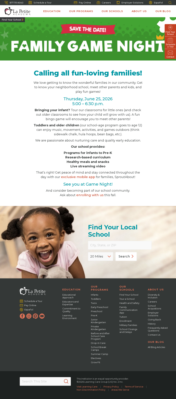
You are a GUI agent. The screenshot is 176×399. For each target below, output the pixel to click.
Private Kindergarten (98, 328)
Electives (96, 358)
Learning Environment (69, 317)
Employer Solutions (132, 2)
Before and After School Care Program (100, 336)
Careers (106, 2)
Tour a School (127, 298)
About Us (139, 11)
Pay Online (85, 2)
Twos (94, 303)
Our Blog (163, 11)
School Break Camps (98, 348)
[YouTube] (42, 316)
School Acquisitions (154, 307)
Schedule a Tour (43, 2)
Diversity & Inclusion (154, 296)
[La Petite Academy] (16, 11)
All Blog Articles (156, 347)
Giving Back (154, 319)
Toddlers (96, 298)
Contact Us (154, 334)
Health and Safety (129, 303)
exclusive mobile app (78, 177)
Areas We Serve (120, 389)
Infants (94, 294)
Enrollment (125, 321)
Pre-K (94, 315)
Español (158, 2)
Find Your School (11, 19)
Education (52, 11)
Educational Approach (69, 296)
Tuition (123, 316)
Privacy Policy (111, 386)
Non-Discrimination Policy (91, 389)
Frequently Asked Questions (158, 329)
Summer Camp (99, 354)
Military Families (128, 325)
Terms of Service (134, 386)
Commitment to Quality (71, 310)
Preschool (96, 311)
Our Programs (81, 11)
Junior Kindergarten (98, 321)
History (152, 323)
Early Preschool (99, 307)
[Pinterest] (35, 316)
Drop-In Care (98, 343)
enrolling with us (89, 195)
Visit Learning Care (87, 386)
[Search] (66, 381)
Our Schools (112, 11)
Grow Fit (95, 362)
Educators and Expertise (70, 303)
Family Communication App (128, 310)
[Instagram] (28, 316)
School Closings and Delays (128, 330)
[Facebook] (22, 316)
